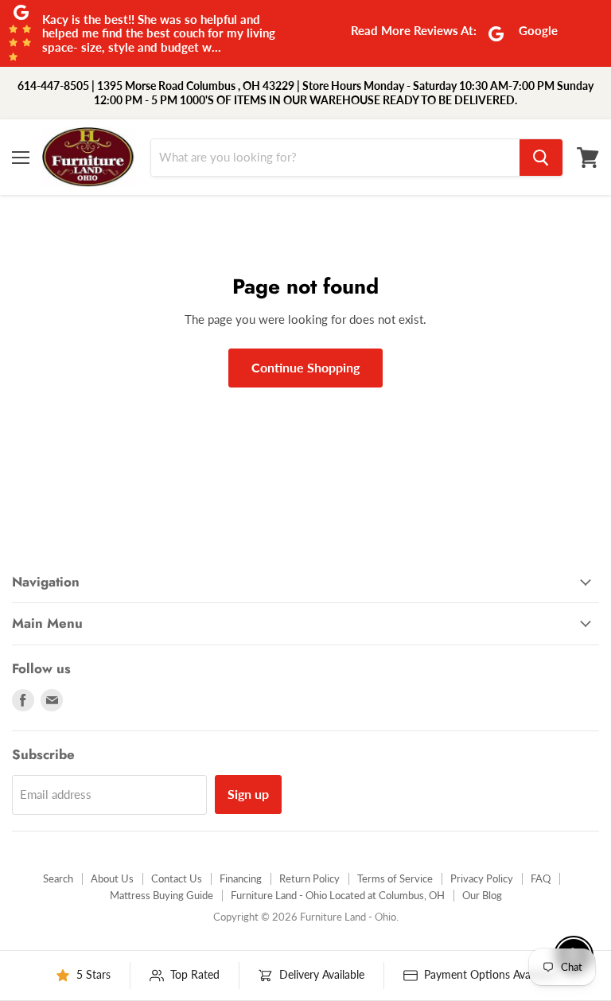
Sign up (248, 793)
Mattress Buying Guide (161, 895)
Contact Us (176, 878)
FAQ (541, 878)
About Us (112, 878)
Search (58, 878)
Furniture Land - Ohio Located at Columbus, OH (338, 895)
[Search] (541, 157)
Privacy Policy (481, 878)
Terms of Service (395, 878)
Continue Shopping (305, 367)
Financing (241, 878)
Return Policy (309, 878)
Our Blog (482, 895)
